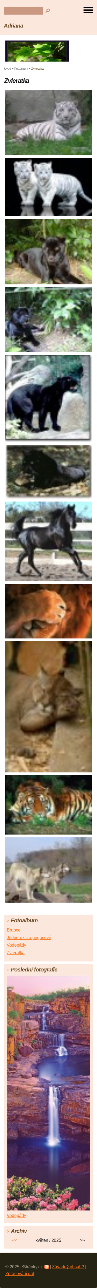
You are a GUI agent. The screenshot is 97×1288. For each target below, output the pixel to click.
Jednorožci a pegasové (29, 937)
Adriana (13, 25)
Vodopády (16, 945)
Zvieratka (16, 952)
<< (14, 1240)
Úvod (7, 68)
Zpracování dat (19, 1273)
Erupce (13, 930)
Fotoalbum (21, 68)
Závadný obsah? (68, 1267)
